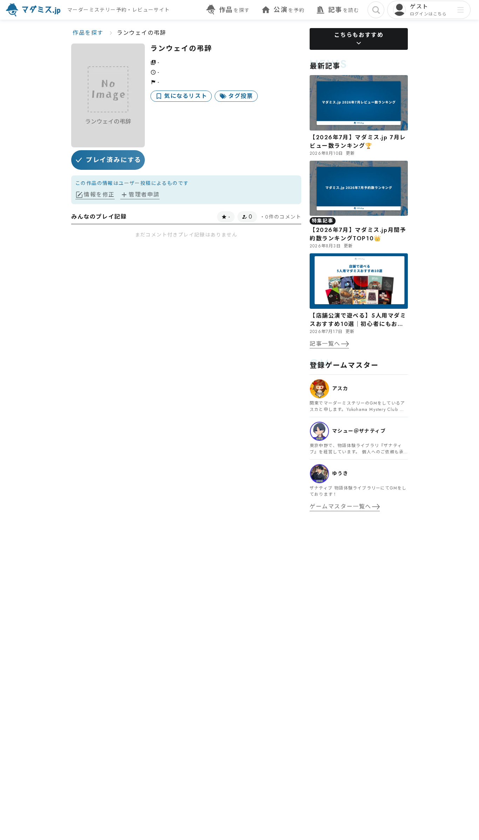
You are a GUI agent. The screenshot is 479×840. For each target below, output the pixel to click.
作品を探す (88, 33)
